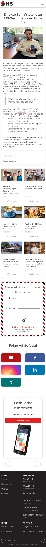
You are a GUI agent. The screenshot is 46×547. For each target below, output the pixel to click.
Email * (13, 308)
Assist (21, 111)
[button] (42, 3)
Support (4, 494)
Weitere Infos (20, 420)
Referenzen (6, 484)
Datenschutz (7, 526)
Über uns (5, 489)
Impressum (6, 531)
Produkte (33, 516)
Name (12, 298)
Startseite (5, 479)
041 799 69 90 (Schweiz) (33, 531)
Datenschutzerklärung (24, 327)
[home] (6, 3)
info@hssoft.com (30, 526)
